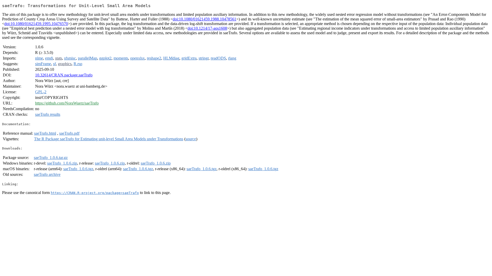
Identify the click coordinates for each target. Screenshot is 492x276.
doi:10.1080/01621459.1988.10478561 (204, 19)
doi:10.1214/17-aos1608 (207, 28)
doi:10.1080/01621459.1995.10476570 (36, 23)
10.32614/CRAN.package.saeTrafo (64, 75)
